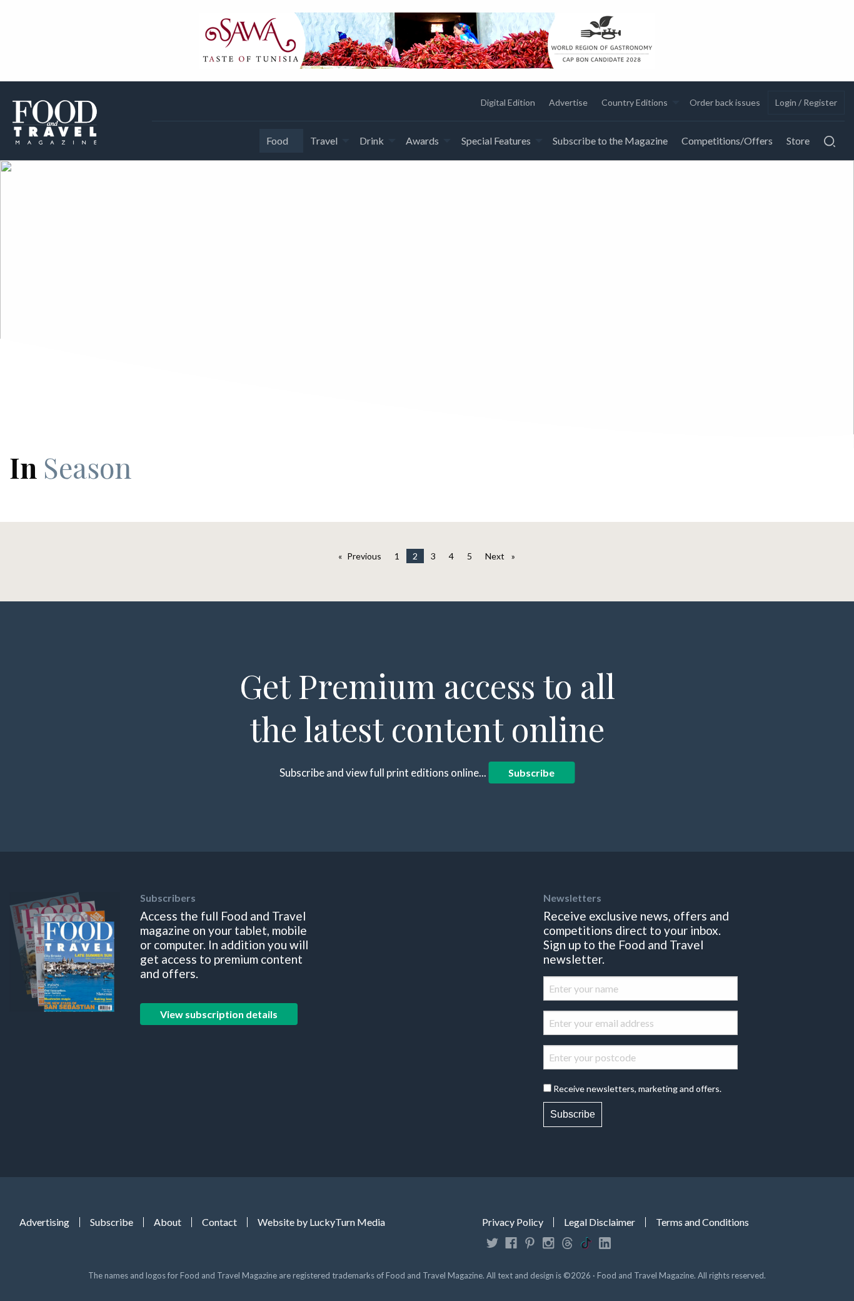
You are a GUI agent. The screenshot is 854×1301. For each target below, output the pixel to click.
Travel (324, 140)
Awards (422, 140)
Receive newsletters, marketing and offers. (637, 1088)
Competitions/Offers (727, 140)
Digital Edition (508, 102)
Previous (367, 556)
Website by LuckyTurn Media (321, 1222)
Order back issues (725, 102)
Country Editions (634, 102)
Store (798, 140)
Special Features (496, 140)
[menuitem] (507, 103)
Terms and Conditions (702, 1222)
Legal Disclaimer (599, 1222)
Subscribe (531, 772)
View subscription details (219, 1014)
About (167, 1222)
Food (277, 140)
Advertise (568, 102)
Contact (219, 1222)
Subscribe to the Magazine (610, 140)
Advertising (44, 1222)
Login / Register (806, 102)
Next (503, 556)
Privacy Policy (512, 1222)
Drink (371, 140)
